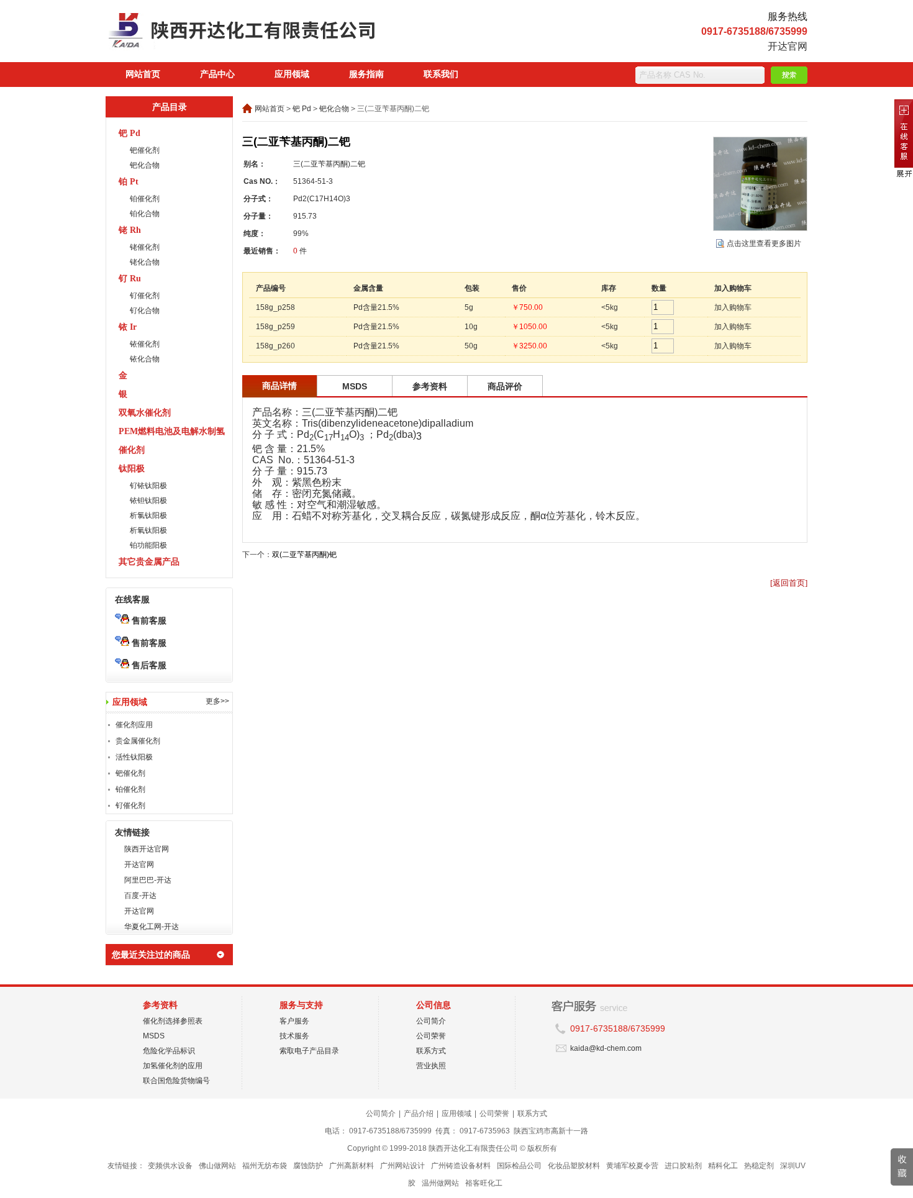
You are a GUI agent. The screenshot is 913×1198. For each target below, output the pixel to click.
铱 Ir (128, 327)
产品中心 (217, 74)
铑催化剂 (145, 247)
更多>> (217, 701)
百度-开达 (140, 895)
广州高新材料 (351, 1165)
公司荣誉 (431, 1036)
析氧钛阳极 (148, 530)
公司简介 (431, 1021)
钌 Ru (130, 278)
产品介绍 (419, 1113)
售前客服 (147, 620)
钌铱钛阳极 (148, 485)
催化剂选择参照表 (172, 1021)
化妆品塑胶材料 (574, 1165)
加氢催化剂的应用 (172, 1065)
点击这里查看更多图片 (764, 243)
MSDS (154, 1036)
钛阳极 (132, 468)
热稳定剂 (759, 1165)
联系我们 (441, 74)
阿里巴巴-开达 (147, 880)
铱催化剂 (145, 344)
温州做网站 (440, 1183)
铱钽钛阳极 (148, 500)
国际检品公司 (519, 1165)
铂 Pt (129, 181)
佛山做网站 (217, 1165)
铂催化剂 (145, 198)
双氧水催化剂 (145, 412)
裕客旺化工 (483, 1183)
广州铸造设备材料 (461, 1165)
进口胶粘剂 (683, 1165)
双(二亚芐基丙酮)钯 (304, 554)
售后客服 (147, 665)
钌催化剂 (145, 295)
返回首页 (789, 583)
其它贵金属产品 (149, 561)
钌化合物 (145, 310)
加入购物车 (733, 307)
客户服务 (294, 1021)
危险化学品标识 (169, 1050)
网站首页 (142, 74)
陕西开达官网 (146, 849)
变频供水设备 (170, 1165)
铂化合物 (145, 213)
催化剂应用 (134, 724)
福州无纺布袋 (264, 1165)
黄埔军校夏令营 (632, 1165)
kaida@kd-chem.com (606, 1048)
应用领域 (292, 74)
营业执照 (431, 1065)
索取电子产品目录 (309, 1050)
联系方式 (431, 1050)
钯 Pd (129, 133)
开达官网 (787, 46)
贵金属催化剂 (138, 741)
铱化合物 (145, 359)
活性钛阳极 (134, 757)
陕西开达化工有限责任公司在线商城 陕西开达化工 (267, 34)
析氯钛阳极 (148, 515)
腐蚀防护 (308, 1165)
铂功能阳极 (148, 545)
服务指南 (366, 74)
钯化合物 (145, 165)
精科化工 (723, 1165)
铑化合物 (145, 262)
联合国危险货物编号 (176, 1080)
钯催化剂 (145, 150)
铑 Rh (130, 230)
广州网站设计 (402, 1165)
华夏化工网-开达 (151, 926)
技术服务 (294, 1036)
